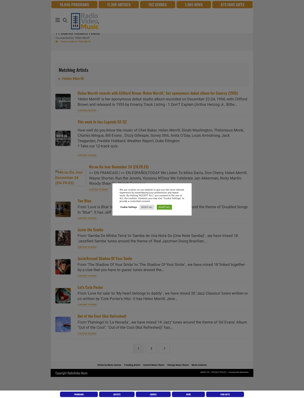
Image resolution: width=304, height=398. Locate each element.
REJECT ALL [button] (146, 207)
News (188, 394)
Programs (79, 394)
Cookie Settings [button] (128, 207)
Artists (116, 394)
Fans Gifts (225, 394)
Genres (153, 394)
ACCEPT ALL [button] (164, 207)
